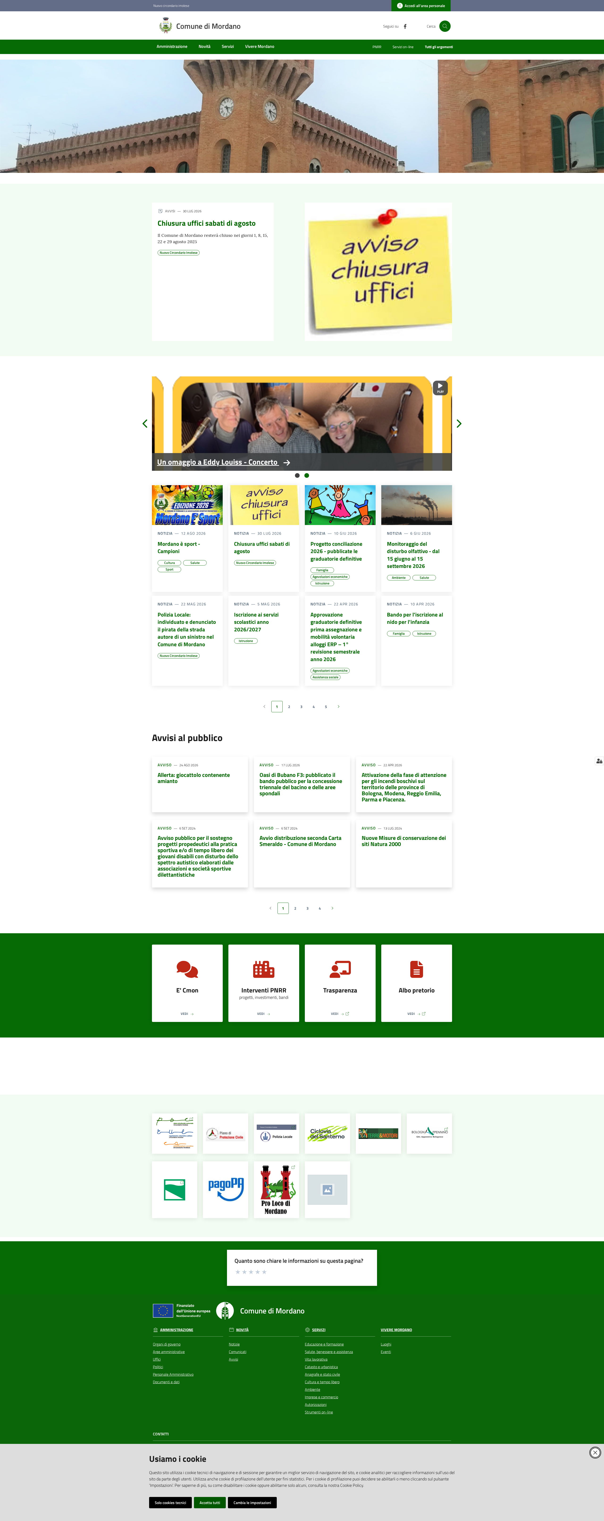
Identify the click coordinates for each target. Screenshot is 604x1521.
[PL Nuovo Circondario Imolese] (277, 1134)
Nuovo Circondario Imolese (178, 252)
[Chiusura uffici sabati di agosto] (378, 271)
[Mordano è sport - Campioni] (187, 505)
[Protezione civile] (226, 1133)
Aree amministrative (169, 1351)
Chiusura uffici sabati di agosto (207, 223)
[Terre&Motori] (378, 1133)
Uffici (157, 1359)
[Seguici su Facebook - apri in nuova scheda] (403, 26)
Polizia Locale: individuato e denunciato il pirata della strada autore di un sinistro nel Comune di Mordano (187, 629)
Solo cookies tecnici (170, 1502)
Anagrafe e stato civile (322, 1374)
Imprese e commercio (321, 1397)
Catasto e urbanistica (321, 1367)
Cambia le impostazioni (252, 1502)
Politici (158, 1367)
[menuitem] (172, 47)
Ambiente (312, 1389)
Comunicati (237, 1351)
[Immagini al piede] (328, 1190)
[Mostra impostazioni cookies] (599, 761)
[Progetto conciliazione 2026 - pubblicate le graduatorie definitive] (340, 505)
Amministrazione (176, 1330)
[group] (302, 423)
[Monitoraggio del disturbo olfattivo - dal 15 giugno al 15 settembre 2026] (416, 505)
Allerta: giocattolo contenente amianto (194, 778)
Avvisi (233, 1359)
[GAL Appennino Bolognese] (429, 1133)
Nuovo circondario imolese (171, 5)
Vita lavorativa (316, 1359)
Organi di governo (166, 1344)
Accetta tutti (210, 1502)
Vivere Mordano (396, 1330)
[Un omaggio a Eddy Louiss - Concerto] (302, 423)
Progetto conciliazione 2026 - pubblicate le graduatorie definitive (336, 551)
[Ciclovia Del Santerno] (328, 1133)
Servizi (319, 1330)
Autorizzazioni (316, 1404)
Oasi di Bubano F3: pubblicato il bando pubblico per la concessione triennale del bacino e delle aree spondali (301, 784)
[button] (445, 26)
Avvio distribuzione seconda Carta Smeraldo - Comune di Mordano (300, 841)
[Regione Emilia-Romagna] (174, 1189)
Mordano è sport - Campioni (179, 547)
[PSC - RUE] (175, 1133)
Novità (242, 1330)
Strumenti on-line (319, 1412)
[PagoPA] (226, 1190)
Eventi (386, 1351)
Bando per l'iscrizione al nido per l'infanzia (415, 618)
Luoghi (386, 1344)
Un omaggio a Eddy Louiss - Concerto (217, 462)
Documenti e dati (166, 1382)
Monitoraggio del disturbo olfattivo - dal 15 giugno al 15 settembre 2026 (413, 555)
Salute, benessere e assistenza (329, 1351)
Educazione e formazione (324, 1344)
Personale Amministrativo (173, 1374)
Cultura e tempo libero (322, 1382)
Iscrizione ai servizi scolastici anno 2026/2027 (256, 622)
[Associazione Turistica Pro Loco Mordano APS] (277, 1189)
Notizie (234, 1344)
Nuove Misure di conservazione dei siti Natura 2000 (404, 841)
